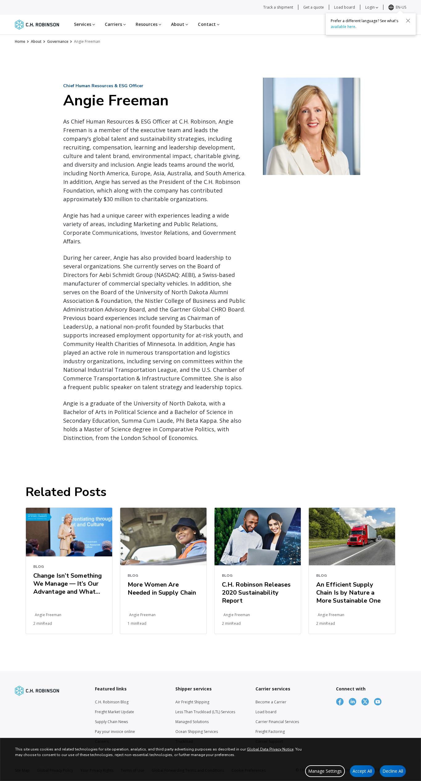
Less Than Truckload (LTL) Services (205, 711)
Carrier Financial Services (277, 721)
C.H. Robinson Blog (112, 702)
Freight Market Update (114, 711)
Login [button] (370, 7)
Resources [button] (147, 24)
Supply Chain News (111, 721)
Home (20, 41)
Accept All (362, 771)
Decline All (392, 771)
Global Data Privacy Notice (270, 749)
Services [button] (83, 24)
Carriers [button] (114, 24)
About (36, 41)
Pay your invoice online (115, 731)
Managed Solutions (192, 721)
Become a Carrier (270, 702)
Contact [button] (207, 24)
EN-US (401, 7)
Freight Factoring (270, 731)
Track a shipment (278, 7)
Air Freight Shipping (192, 702)
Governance (57, 41)
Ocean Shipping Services (196, 731)
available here (343, 26)
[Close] (408, 20)
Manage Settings (325, 771)
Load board (344, 7)
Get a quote (313, 7)
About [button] (178, 24)
